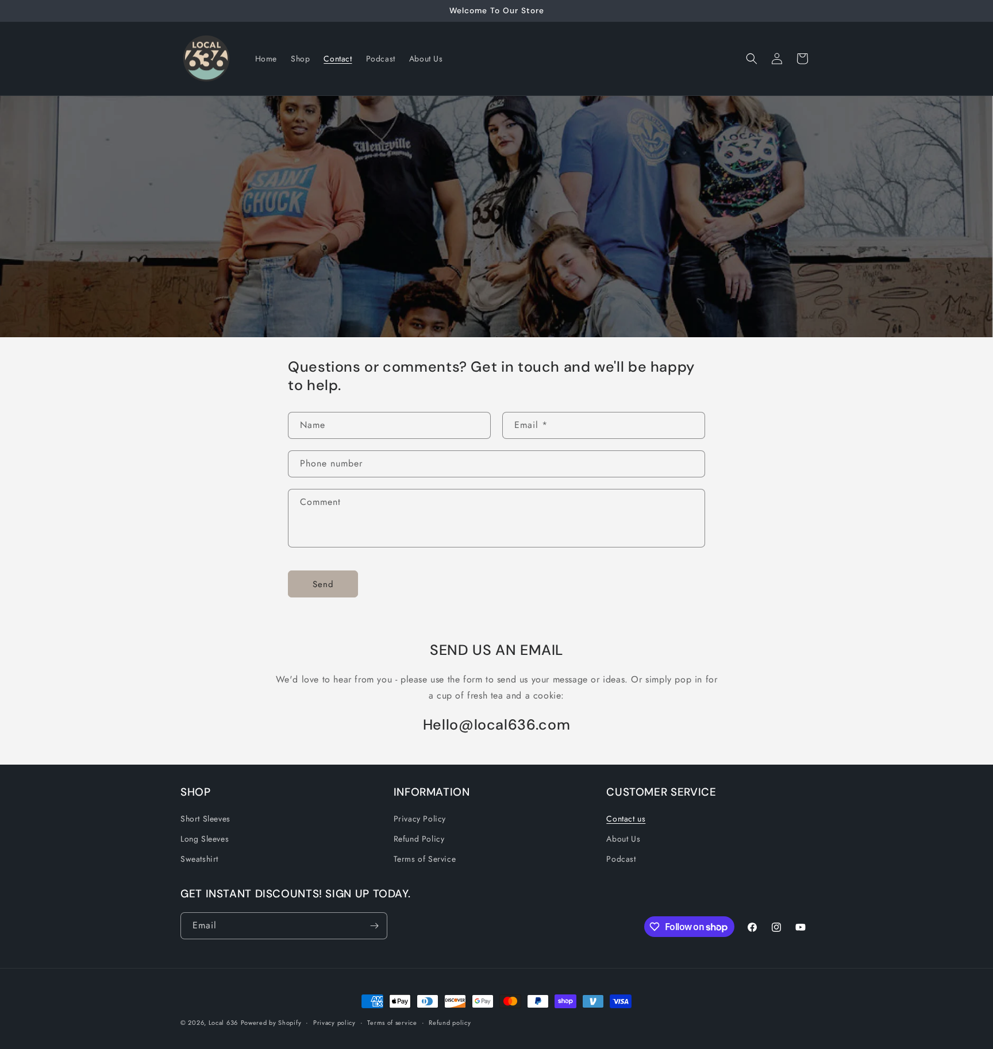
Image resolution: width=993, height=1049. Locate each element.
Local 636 (223, 1022)
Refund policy (450, 1022)
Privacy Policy (420, 818)
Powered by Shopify (271, 1022)
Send (323, 584)
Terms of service (392, 1022)
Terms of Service (425, 859)
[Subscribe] (374, 925)
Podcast (621, 859)
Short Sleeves (205, 818)
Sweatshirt (199, 859)
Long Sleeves (204, 838)
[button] (751, 58)
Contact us (625, 818)
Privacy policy (334, 1022)
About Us (623, 838)
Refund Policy (419, 838)
